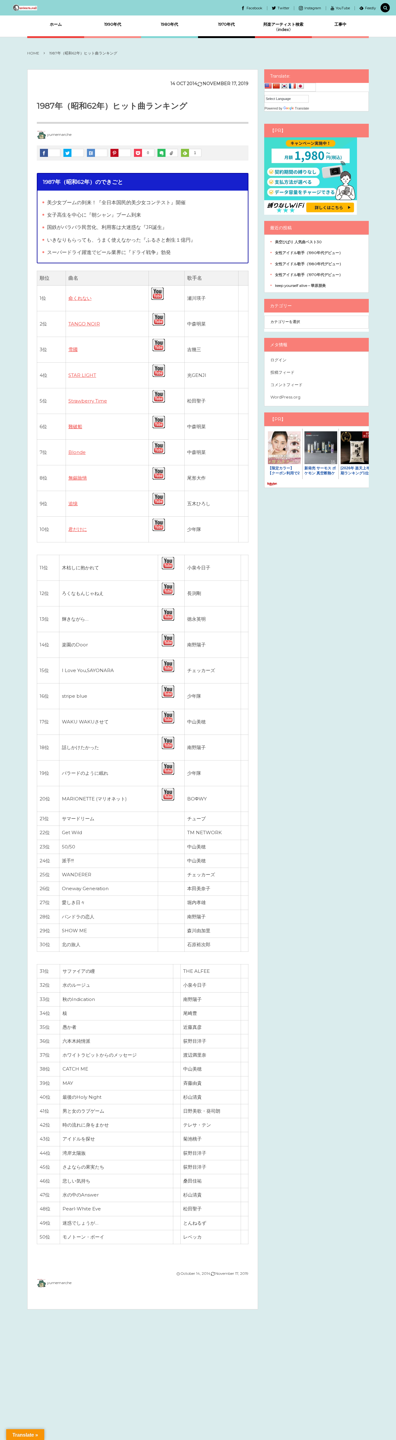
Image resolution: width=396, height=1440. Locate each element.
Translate (302, 108)
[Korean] (284, 86)
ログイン (278, 359)
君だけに (77, 529)
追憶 (73, 504)
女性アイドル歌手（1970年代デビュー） (309, 274)
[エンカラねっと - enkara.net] (25, 7)
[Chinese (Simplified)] (276, 86)
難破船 (75, 426)
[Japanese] (300, 86)
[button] (385, 8)
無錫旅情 (77, 478)
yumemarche (59, 134)
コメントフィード (286, 384)
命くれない (80, 298)
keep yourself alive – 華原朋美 (300, 285)
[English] (268, 86)
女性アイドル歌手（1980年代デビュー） (309, 263)
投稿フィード (282, 372)
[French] (292, 86)
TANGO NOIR (84, 324)
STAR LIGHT (82, 375)
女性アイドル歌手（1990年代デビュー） (309, 252)
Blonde (77, 452)
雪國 (73, 349)
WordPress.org (285, 396)
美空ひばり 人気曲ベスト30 (298, 241)
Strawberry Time (87, 401)
